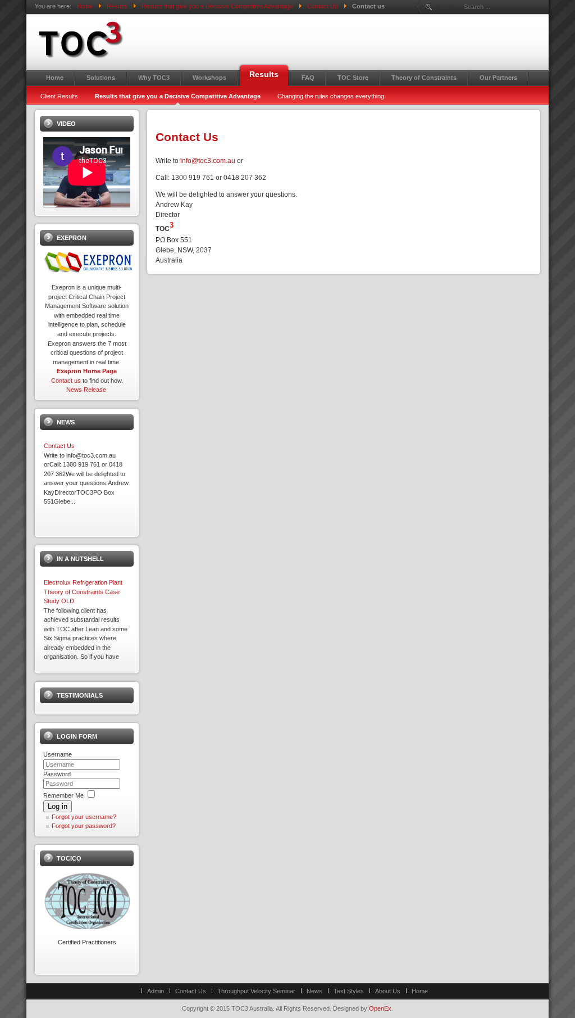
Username (57, 754)
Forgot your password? (84, 825)
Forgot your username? (84, 816)
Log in (57, 806)
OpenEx (380, 1008)
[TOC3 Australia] (130, 40)
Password (57, 774)
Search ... (448, 6)
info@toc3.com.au (207, 161)
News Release (86, 389)
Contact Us (187, 136)
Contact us (66, 380)
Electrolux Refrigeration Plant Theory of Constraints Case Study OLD (83, 591)
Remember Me (63, 795)
